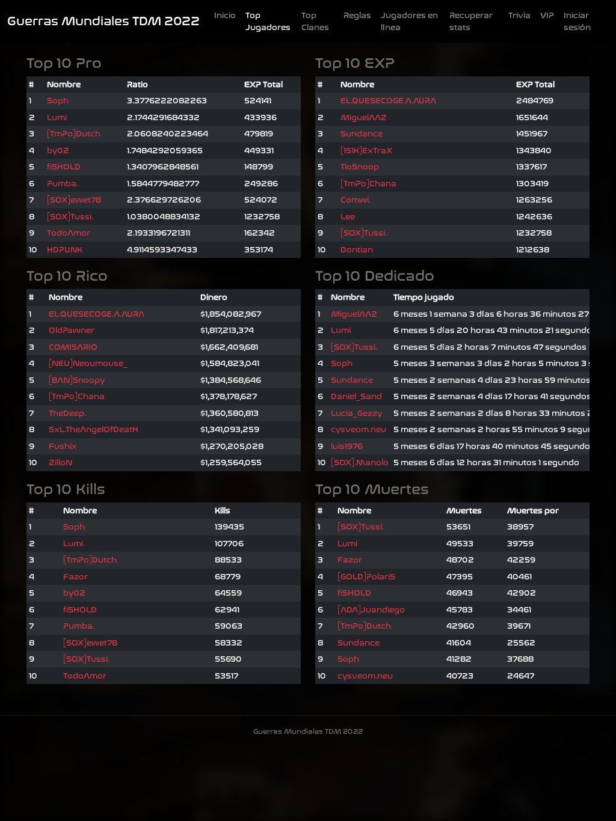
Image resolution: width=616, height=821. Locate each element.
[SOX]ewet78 (74, 199)
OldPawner (71, 330)
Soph (58, 100)
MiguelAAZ (363, 117)
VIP (547, 15)
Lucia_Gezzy (356, 413)
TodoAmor (68, 232)
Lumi (57, 117)
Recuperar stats (471, 21)
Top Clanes (315, 21)
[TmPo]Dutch (73, 133)
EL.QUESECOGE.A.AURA (388, 100)
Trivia (519, 15)
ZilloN (60, 462)
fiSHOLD (64, 166)
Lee (347, 216)
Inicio (225, 15)
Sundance (361, 133)
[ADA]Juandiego (371, 609)
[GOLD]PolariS (366, 576)
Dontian (356, 249)
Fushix (63, 446)
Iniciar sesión (577, 21)
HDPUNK (64, 249)
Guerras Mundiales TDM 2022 (103, 21)
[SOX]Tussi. (70, 216)
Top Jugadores (268, 21)
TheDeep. (67, 413)
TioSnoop (359, 166)
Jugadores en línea (409, 21)
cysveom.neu (358, 429)
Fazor (75, 576)
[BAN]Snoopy (77, 380)
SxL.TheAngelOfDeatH (93, 429)
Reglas (357, 15)
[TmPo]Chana (368, 183)
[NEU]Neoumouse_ (88, 363)
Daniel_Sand (356, 396)
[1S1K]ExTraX (366, 150)
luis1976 (347, 446)
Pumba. (62, 183)
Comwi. (355, 199)
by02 (58, 150)
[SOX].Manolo (360, 462)
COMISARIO (73, 347)
